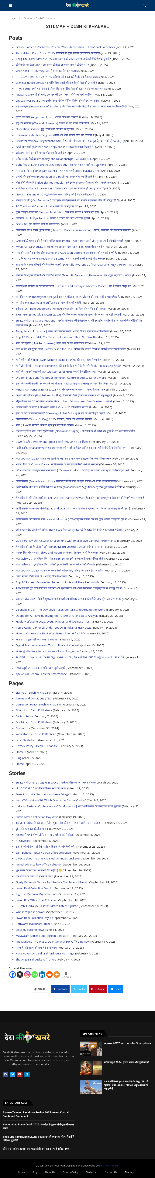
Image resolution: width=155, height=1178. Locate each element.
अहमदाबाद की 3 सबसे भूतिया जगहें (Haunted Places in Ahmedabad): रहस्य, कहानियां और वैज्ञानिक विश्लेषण (73, 230)
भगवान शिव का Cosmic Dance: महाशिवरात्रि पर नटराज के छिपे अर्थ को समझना (57, 464)
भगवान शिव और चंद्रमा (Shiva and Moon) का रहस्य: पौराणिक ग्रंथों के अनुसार (57, 552)
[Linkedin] (42, 974)
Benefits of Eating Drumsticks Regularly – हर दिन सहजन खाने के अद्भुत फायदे (61, 164)
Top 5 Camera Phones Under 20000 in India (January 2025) (54, 627)
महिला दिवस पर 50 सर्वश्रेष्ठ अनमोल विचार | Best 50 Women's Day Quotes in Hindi (64, 401)
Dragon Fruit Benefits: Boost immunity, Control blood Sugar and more (61, 377)
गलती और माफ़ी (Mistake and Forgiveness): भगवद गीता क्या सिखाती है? (55, 147)
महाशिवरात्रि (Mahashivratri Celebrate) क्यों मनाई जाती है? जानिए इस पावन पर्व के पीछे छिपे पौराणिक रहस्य (72, 448)
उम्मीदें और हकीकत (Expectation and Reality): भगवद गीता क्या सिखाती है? (56, 176)
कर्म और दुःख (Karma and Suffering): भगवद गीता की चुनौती (48, 302)
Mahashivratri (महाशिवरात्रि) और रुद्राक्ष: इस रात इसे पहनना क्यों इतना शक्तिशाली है (60, 558)
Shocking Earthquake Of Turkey (36, 959)
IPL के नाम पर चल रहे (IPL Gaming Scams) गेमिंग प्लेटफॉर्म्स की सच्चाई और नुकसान (60, 258)
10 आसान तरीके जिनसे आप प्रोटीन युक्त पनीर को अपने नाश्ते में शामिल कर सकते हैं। (59, 823)
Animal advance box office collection (39, 864)
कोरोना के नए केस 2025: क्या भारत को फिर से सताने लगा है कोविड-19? (52, 65)
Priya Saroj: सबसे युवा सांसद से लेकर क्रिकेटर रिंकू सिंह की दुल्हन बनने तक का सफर (60, 88)
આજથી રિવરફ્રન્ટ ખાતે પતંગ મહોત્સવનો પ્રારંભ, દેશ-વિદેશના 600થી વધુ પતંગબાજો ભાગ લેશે (70, 657)
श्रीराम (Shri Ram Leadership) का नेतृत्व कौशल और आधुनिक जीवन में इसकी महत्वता (61, 308)
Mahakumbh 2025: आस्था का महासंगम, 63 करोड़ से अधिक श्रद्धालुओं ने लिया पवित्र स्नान (63, 458)
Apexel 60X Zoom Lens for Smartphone (41, 674)
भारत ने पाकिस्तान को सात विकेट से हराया (36, 947)
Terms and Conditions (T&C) (34, 698)
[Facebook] (12, 974)
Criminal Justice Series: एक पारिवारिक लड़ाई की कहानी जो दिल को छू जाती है (56, 82)
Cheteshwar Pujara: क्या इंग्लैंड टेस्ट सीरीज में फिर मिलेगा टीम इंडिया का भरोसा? (58, 100)
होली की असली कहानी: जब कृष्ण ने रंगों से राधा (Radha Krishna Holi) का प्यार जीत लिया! (62, 383)
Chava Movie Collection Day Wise (37, 817)
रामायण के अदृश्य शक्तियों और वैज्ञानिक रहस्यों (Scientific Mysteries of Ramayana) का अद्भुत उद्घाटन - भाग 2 (75, 264)
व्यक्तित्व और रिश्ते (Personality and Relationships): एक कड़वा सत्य (53, 159)
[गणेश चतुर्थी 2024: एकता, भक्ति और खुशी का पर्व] (91, 1068)
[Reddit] (49, 974)
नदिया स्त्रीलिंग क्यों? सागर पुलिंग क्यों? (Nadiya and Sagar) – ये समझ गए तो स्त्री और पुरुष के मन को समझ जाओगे (75, 431)
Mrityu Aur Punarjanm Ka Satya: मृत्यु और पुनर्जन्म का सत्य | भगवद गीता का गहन (60, 389)
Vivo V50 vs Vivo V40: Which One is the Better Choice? (51, 800)
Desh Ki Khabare (26, 740)
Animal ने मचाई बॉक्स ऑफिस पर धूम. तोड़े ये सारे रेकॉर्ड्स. (45, 834)
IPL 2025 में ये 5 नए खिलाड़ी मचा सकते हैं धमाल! (41, 788)
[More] (56, 974)
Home (12, 18)
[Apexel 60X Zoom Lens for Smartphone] (91, 1049)
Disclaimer (92, 1172)
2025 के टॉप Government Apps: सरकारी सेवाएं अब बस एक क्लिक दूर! (54, 441)
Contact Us (23, 728)
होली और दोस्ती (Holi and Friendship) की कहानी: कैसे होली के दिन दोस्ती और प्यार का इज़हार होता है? (68, 366)
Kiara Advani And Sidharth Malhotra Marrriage (45, 953)
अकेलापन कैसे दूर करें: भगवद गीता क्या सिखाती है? (41, 153)
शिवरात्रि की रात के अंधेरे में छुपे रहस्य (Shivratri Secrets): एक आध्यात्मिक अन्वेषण (59, 546)
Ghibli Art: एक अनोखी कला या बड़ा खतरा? (38, 224)
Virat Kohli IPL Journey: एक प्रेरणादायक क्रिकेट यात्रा (46, 71)
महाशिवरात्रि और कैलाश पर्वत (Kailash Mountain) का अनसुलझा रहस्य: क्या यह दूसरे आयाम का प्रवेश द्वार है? (72, 519)
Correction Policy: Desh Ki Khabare (38, 704)
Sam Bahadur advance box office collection (43, 852)
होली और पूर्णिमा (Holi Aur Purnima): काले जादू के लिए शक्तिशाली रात (52, 343)
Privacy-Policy (70, 1172)
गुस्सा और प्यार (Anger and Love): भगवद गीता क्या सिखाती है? (48, 117)
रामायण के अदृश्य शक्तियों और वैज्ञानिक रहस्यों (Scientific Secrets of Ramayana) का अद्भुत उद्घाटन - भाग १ (73, 275)
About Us (50, 1172)
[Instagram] (27, 974)
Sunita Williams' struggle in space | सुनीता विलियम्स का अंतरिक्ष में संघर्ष (56, 782)
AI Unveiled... (24, 841)
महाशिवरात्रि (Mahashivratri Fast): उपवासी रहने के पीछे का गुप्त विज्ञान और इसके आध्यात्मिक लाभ (67, 481)
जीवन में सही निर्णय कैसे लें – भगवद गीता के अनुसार (41, 576)
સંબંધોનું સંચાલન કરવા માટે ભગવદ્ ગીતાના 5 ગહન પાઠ (47, 651)
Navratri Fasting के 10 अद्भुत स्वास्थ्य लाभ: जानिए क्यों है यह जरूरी (51, 194)
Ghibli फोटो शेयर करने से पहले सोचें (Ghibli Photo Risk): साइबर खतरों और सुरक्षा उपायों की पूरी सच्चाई (69, 241)
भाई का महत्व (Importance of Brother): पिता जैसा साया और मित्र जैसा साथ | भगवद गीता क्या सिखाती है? (71, 106)
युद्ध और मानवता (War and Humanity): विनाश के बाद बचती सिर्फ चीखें (52, 123)
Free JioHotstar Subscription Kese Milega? (43, 794)
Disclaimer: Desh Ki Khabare (34, 722)
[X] (20, 974)
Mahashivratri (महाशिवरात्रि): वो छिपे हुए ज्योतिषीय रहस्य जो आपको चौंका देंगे (55, 564)
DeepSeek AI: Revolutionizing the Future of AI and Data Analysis (57, 615)
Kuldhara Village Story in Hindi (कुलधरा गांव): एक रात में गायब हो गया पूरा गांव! (58, 188)
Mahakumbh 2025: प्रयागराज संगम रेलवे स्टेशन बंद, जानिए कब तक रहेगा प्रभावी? (59, 570)
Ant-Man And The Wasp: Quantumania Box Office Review (53, 941)
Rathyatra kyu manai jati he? (34, 924)
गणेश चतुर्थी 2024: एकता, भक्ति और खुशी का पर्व (40, 668)
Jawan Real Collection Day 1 (33, 918)
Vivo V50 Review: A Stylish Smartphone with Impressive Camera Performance (66, 540)
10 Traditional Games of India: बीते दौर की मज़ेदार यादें (47, 206)
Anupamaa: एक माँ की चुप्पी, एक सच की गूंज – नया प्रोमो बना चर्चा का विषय (54, 94)
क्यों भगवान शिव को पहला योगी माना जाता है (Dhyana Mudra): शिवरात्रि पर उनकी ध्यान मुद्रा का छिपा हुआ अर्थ (72, 470)
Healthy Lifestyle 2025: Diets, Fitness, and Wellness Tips (53, 621)
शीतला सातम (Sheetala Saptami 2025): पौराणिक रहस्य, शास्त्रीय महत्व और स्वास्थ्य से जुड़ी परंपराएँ (68, 314)
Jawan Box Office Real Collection (36, 900)
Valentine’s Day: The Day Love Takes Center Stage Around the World (60, 609)
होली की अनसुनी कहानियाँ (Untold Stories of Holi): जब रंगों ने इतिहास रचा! (56, 371)
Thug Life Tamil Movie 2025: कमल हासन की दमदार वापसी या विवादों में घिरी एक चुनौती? (63, 59)
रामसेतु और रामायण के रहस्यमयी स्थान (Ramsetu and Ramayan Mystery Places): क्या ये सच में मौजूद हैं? (73, 286)
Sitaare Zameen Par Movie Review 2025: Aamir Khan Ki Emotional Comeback (65, 47)
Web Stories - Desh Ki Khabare (36, 734)
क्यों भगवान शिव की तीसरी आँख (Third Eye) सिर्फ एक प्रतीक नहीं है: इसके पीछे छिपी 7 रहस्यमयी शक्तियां (69, 530)
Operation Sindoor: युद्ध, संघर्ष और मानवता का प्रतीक (45, 129)
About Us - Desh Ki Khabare (34, 710)
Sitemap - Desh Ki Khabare (33, 692)
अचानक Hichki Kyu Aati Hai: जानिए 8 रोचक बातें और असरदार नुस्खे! (53, 218)
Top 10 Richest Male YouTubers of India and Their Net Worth (56, 337)
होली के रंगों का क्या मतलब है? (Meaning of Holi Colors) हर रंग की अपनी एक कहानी (60, 413)
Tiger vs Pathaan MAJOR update (37, 894)
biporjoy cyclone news (30, 929)
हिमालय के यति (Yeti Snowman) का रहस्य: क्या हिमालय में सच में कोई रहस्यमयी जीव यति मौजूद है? (66, 200)
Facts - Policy (24, 716)
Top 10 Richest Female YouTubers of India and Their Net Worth (57, 582)
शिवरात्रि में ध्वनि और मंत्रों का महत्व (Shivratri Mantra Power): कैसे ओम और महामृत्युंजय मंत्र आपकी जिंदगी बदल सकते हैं (80, 497)
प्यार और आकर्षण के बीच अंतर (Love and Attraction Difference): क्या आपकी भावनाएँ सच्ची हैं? (66, 252)
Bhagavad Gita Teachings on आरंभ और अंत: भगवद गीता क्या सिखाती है (55, 135)
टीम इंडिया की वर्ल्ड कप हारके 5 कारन (34, 876)
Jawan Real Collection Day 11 (34, 888)
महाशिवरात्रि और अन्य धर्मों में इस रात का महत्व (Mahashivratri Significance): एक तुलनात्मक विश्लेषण (69, 487)
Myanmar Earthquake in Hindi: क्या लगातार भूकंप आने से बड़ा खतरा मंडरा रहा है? (60, 246)
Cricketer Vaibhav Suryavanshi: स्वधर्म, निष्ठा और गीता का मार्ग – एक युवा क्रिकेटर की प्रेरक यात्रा (69, 141)
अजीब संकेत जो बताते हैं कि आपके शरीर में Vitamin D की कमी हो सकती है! (53, 407)
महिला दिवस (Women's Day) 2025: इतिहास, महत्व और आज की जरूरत (54, 419)
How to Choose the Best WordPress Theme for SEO (50, 633)
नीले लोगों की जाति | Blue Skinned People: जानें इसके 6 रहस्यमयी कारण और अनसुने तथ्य (64, 182)
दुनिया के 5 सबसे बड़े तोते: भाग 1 (32, 829)
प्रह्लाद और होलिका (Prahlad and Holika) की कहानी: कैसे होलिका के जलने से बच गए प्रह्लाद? (64, 395)
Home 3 (21, 752)
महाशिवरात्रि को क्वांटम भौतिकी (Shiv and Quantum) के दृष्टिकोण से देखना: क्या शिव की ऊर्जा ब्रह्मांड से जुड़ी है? (74, 508)
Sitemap (129, 1172)
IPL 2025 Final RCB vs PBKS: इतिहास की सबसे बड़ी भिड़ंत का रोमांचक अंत (56, 77)
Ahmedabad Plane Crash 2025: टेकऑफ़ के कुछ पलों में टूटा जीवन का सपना (58, 53)
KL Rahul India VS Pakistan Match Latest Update (47, 906)
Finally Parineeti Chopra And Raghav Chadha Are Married (52, 882)
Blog (19, 758)
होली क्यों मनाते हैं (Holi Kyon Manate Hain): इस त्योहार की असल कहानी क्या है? (58, 360)
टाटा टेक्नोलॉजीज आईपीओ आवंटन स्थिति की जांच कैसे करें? (46, 846)
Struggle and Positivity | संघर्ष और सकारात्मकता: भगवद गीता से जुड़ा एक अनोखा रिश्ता (62, 331)
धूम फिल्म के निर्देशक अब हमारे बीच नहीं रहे (37, 870)
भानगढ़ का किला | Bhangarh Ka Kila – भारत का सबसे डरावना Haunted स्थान (58, 170)
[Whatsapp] (34, 974)
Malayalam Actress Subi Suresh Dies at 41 (43, 935)
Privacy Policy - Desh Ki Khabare (37, 746)
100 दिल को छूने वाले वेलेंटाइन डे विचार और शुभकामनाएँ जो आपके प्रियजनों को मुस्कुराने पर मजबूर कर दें (69, 588)
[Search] (144, 6)
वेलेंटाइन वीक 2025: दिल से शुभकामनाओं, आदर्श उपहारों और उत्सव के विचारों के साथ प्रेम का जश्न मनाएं (68, 599)
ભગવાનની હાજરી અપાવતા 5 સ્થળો (36, 639)
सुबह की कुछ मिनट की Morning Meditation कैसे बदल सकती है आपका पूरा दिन (57, 212)
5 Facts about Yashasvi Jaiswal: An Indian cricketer (48, 858)
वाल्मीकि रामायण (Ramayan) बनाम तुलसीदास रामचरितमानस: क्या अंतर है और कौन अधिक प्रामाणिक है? (68, 297)
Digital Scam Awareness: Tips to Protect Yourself (48, 645)
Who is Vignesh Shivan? (31, 912)
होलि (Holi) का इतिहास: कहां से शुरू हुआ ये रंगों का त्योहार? (45, 425)
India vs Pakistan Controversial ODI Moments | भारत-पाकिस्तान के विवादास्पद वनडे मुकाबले (68, 806)
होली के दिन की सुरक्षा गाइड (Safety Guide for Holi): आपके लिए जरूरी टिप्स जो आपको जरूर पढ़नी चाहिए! (71, 349)
